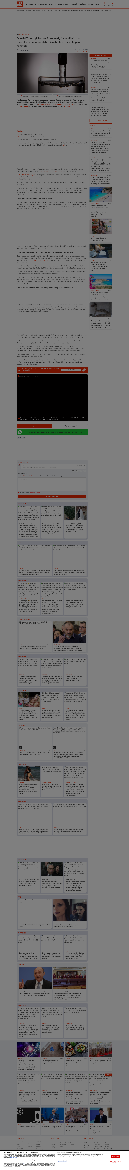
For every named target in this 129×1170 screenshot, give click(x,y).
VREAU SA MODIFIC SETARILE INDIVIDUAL (115, 1162)
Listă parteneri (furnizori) (62, 1161)
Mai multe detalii (13, 1157)
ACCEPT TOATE (115, 1156)
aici (23, 1163)
